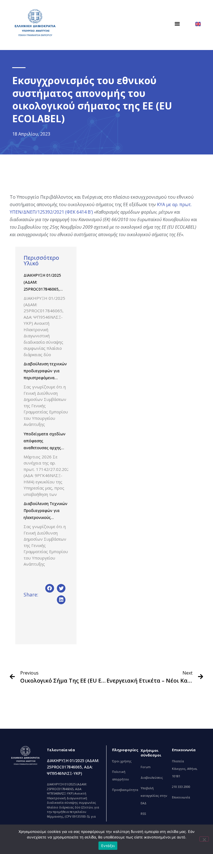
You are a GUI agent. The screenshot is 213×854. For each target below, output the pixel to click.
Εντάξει (108, 845)
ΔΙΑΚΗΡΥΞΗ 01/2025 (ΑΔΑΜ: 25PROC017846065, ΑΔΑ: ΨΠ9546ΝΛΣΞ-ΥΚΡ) (42, 289)
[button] (177, 23)
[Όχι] (204, 838)
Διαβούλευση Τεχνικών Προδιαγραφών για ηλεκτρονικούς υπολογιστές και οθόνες (45, 517)
